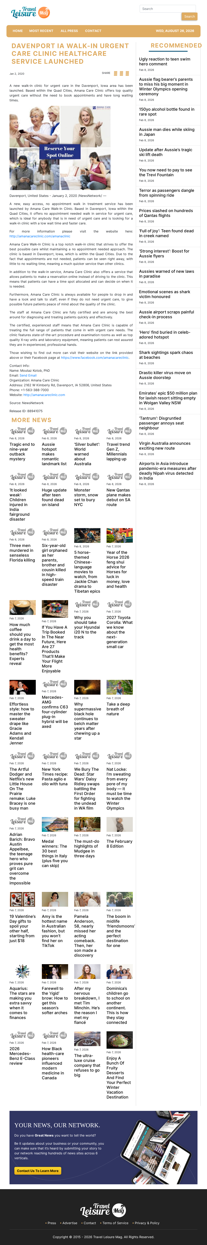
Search (189, 16)
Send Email (28, 375)
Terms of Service (115, 1223)
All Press (69, 31)
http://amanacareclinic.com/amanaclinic (40, 236)
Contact (90, 1223)
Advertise (69, 1223)
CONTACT (93, 31)
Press (52, 1223)
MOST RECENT (41, 31)
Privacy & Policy (147, 1223)
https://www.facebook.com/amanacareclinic (95, 358)
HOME (18, 31)
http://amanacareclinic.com (44, 395)
